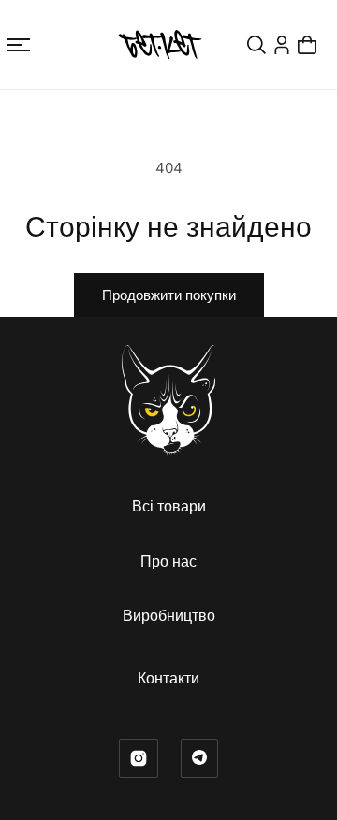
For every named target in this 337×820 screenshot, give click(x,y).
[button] (18, 45)
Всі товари (169, 505)
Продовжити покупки (169, 295)
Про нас (168, 561)
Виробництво (169, 615)
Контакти (168, 678)
